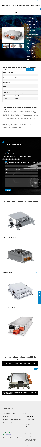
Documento (28, 424)
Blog (26, 422)
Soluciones (11, 5)
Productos (3, 5)
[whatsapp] (39, 292)
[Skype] (39, 295)
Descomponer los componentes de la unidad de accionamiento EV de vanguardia (20, 364)
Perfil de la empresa (29, 427)
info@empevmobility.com (7, 0)
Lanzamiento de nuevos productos (32, 421)
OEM (7, 5)
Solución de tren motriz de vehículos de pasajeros (11, 419)
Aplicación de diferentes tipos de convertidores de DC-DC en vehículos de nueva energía (20, 393)
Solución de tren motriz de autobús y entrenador (11, 421)
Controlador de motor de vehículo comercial (12, 307)
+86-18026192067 (19, 0)
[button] (25, 45)
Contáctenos (37, 5)
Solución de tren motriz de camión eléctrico (10, 422)
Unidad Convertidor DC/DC (7, 408)
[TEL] (39, 300)
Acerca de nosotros (16, 9)
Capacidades (22, 5)
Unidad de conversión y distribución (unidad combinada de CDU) (14, 413)
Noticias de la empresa (30, 419)
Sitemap (28, 445)
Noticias (32, 5)
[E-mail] (39, 297)
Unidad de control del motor (7, 411)
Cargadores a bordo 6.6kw (8, 272)
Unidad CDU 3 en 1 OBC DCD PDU (10, 237)
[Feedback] (39, 302)
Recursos (28, 5)
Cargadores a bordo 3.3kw (8, 342)
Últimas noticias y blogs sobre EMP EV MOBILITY (20, 358)
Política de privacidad (34, 445)
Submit (8, 190)
